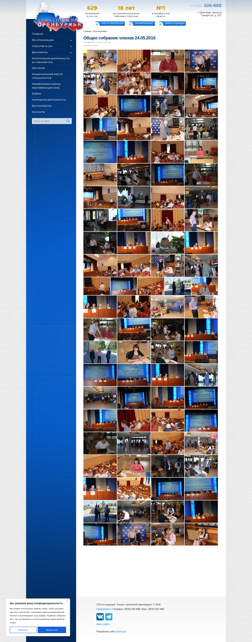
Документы (40, 52)
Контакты (38, 112)
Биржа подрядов (174, 23)
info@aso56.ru (104, 609)
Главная (37, 34)
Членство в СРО (42, 46)
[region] (38, 617)
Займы (36, 93)
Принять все (52, 630)
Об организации (43, 40)
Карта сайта (102, 624)
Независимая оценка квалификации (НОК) (46, 86)
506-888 (206, 5)
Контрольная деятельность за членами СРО (51, 60)
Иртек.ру (121, 631)
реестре (93, 16)
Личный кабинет (144, 23)
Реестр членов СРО (112, 23)
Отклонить (23, 630)
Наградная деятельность (49, 99)
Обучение (38, 68)
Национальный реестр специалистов (47, 76)
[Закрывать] (67, 601)
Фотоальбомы (42, 105)
